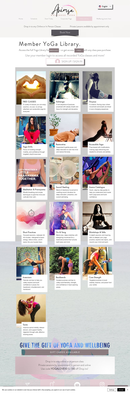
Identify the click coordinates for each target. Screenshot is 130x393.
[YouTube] (77, 385)
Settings (111, 390)
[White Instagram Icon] (102, 384)
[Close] (127, 389)
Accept (121, 390)
